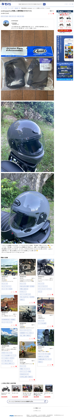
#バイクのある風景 (42, 323)
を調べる (64, 30)
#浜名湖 (10, 288)
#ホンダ (40, 291)
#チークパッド (12, 16)
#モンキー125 (20, 16)
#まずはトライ (23, 291)
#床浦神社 (13, 319)
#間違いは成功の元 (24, 288)
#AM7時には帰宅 (23, 376)
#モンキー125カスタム (6, 286)
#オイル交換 (47, 353)
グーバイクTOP (4, 8)
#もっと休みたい (30, 332)
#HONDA (12, 358)
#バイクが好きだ (5, 358)
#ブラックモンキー (42, 288)
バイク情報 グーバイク (37, 410)
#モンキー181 (4, 288)
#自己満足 (32, 296)
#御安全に (22, 299)
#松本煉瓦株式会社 (5, 319)
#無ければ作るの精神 (24, 286)
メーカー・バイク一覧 (68, 4)
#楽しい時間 (22, 335)
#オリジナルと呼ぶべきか (25, 294)
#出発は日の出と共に (24, 374)
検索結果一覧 (17, 8)
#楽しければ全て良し (24, 296)
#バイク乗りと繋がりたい (7, 360)
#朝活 (29, 371)
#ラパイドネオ (4, 16)
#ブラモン (49, 288)
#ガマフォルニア (23, 371)
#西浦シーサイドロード (24, 368)
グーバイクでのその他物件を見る (21, 401)
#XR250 (3, 352)
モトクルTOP (10, 8)
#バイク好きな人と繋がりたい (8, 363)
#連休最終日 (22, 332)
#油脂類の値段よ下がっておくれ (45, 359)
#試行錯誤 (32, 286)
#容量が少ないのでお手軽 (43, 356)
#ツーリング (13, 355)
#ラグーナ (29, 330)
